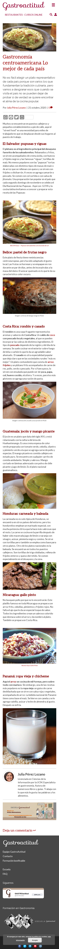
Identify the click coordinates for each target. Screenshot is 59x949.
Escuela (6, 869)
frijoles (6, 365)
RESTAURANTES (14, 14)
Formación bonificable (14, 860)
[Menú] (53, 4)
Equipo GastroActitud (14, 851)
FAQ (5, 873)
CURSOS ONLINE (33, 14)
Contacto (8, 856)
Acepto (35, 940)
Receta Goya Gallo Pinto (29, 665)
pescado (14, 345)
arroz (51, 361)
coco (52, 335)
